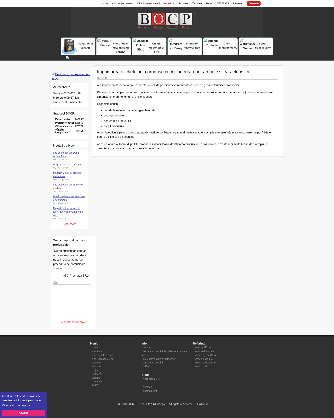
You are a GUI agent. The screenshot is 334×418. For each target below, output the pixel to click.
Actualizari (169, 3)
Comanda (254, 3)
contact (147, 347)
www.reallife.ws (203, 347)
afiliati (146, 366)
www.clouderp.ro (204, 366)
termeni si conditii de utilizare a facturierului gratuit (166, 353)
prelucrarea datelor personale (159, 358)
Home (105, 3)
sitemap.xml (149, 390)
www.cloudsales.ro (205, 362)
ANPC (95, 385)
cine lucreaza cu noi (103, 358)
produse (96, 362)
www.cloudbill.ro (204, 358)
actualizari (97, 351)
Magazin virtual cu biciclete (67, 164)
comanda (96, 381)
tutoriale (96, 366)
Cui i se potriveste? (123, 3)
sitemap (147, 387)
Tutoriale (197, 3)
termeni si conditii (152, 362)
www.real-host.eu (204, 351)
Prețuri (209, 3)
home (94, 347)
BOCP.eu (82, 58)
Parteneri (238, 3)
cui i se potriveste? (102, 355)
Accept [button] (23, 412)
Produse (183, 3)
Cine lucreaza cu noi (148, 3)
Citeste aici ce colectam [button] (17, 405)
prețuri (95, 370)
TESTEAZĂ (223, 3)
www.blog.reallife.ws (206, 355)
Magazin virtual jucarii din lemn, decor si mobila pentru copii (68, 212)
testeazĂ (96, 374)
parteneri (96, 377)
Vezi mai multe (150, 378)
